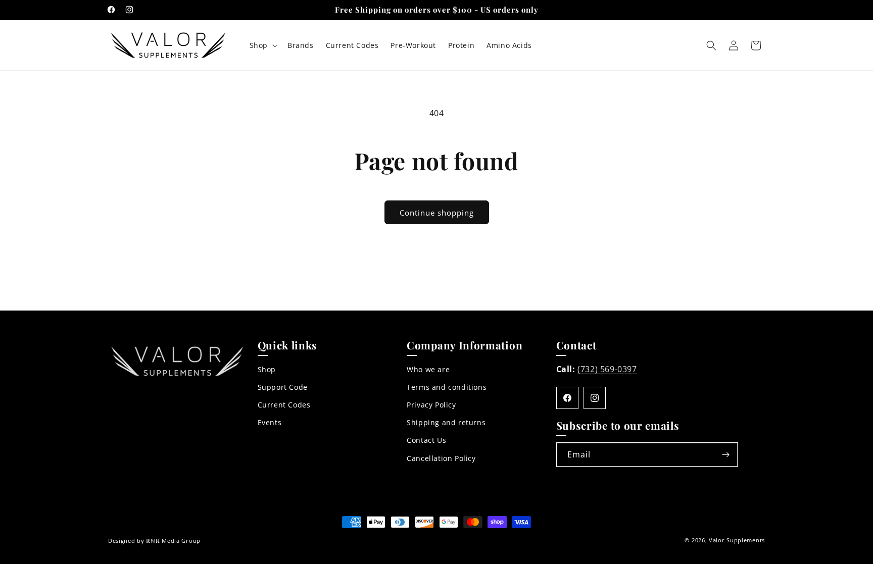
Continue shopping (437, 213)
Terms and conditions (447, 387)
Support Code (283, 387)
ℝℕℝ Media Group (173, 540)
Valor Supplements (737, 540)
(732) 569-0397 (607, 369)
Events (270, 423)
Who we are (428, 369)
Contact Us (426, 440)
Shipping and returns (446, 423)
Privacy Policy (431, 405)
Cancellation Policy (441, 458)
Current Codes (284, 405)
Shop (267, 369)
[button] (262, 45)
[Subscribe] (726, 455)
